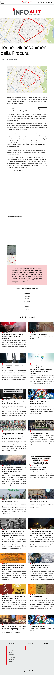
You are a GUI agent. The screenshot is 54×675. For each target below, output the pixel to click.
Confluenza (34, 363)
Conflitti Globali (11, 647)
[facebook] (43, 2)
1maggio (27, 298)
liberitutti (27, 304)
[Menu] (2, 2)
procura (27, 306)
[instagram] (41, 2)
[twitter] (46, 2)
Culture (27, 291)
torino (27, 309)
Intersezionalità (11, 659)
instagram (15, 282)
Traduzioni (10, 663)
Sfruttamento (34, 499)
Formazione (11, 656)
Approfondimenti (31, 647)
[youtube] (49, 2)
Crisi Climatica (11, 661)
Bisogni (10, 648)
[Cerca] (51, 2)
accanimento (27, 301)
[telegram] (38, 2)
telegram (39, 278)
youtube (22, 282)
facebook (39, 280)
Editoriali (29, 648)
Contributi (5, 529)
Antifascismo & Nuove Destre (14, 657)
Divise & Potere (6, 332)
